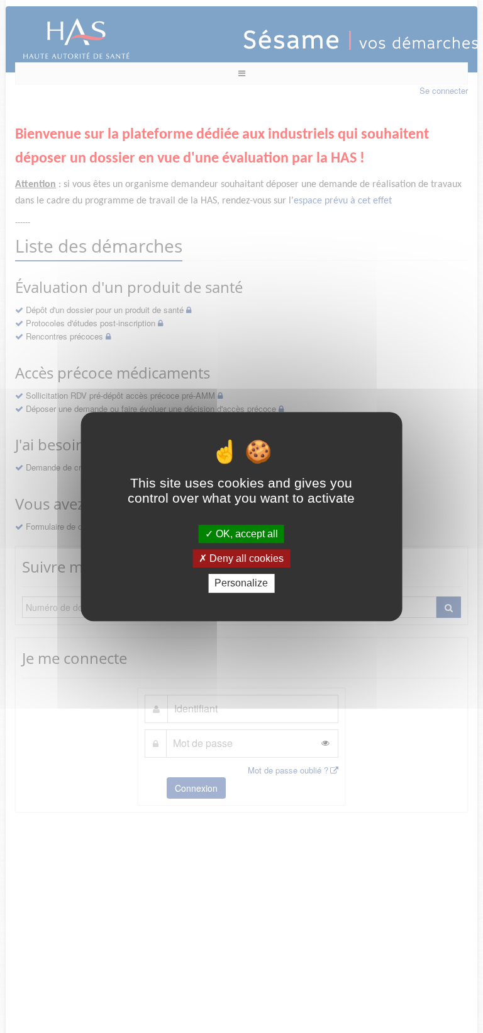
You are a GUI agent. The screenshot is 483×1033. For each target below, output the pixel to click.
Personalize (241, 583)
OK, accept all (245, 533)
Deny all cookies (245, 558)
